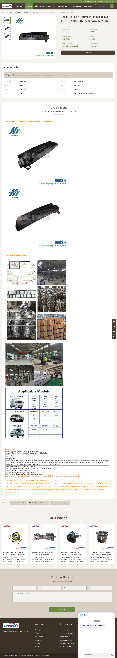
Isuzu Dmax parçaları (66, 640)
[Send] (112, 655)
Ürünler (29, 6)
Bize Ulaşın (88, 6)
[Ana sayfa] (7, 6)
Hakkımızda (51, 6)
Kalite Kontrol (76, 6)
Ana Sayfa (19, 6)
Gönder (62, 609)
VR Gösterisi (39, 636)
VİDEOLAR (39, 6)
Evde (5, 12)
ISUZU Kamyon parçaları (67, 630)
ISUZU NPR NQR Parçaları (68, 633)
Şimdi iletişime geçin (15, 561)
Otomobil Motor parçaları (21, 12)
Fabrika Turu (63, 6)
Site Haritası (38, 647)
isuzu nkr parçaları (65, 636)
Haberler (37, 643)
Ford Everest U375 (65, 647)
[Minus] (112, 615)
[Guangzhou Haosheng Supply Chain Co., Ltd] (16, 625)
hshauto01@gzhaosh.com (106, 1)
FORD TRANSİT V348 (67, 643)
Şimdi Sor (88, 52)
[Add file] (81, 655)
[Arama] (112, 6)
